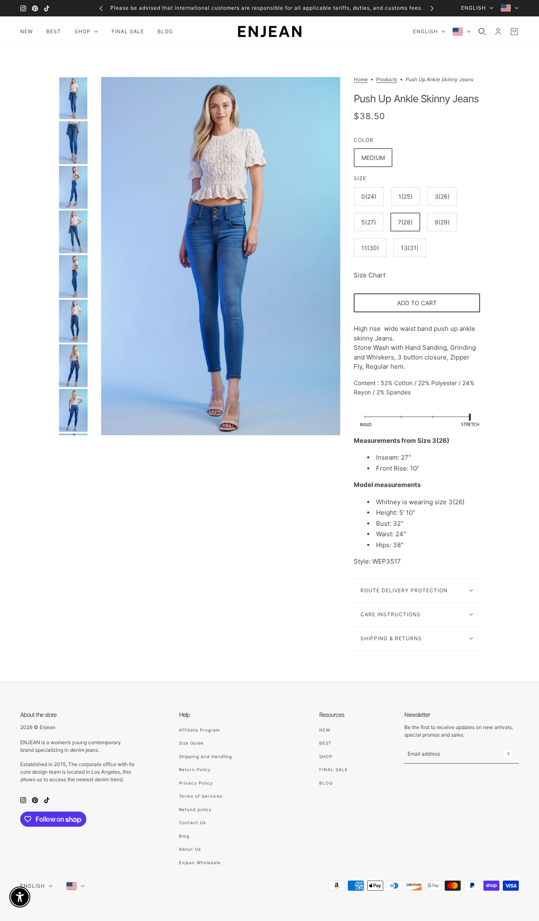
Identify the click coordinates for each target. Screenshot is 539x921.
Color (364, 140)
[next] (432, 8)
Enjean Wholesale (200, 862)
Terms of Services (200, 796)
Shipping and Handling (205, 756)
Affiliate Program (199, 729)
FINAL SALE (333, 769)
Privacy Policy (196, 782)
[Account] (498, 31)
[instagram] (23, 8)
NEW (324, 729)
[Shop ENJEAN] (269, 31)
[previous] (101, 8)
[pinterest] (35, 8)
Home (361, 80)
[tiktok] (46, 8)
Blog (184, 835)
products (386, 80)
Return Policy (195, 769)
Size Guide (191, 742)
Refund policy (195, 809)
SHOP (325, 756)
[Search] (482, 31)
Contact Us (192, 822)
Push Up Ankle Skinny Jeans (416, 99)
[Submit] (508, 753)
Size (360, 178)
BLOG (326, 782)
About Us (190, 849)
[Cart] (514, 31)
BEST (325, 742)
